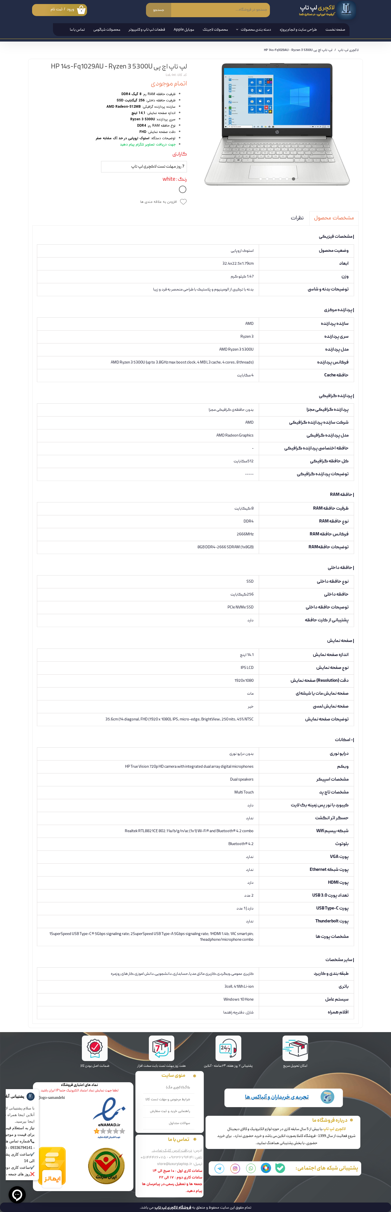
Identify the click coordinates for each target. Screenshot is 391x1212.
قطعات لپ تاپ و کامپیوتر (147, 30)
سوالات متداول (179, 1123)
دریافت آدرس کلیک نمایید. (172, 1151)
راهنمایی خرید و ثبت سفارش (170, 1111)
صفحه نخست (335, 30)
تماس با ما (77, 30)
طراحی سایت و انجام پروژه (298, 30)
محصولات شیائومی (106, 30)
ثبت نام (56, 10)
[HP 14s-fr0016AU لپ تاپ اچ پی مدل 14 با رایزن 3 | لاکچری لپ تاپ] (277, 124)
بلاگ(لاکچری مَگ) (178, 1087)
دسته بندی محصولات (256, 30)
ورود (70, 10)
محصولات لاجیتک (215, 30)
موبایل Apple (184, 30)
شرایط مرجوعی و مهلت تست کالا (167, 1099)
